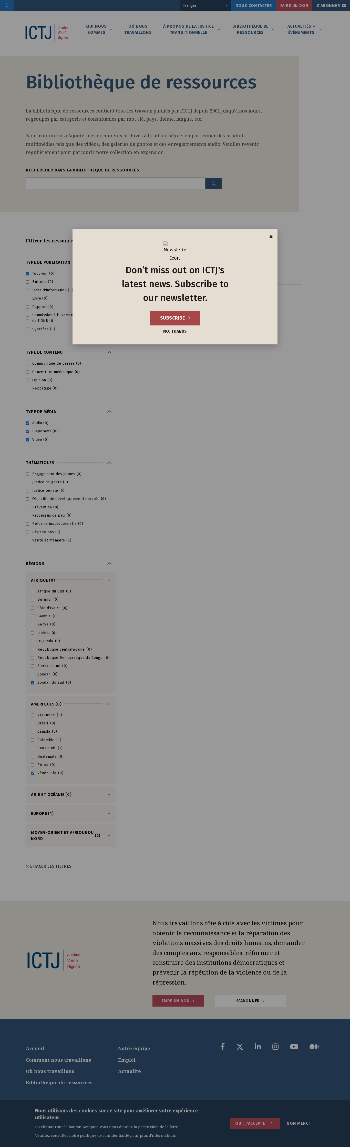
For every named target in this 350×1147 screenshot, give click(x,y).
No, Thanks (175, 331)
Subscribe (173, 318)
